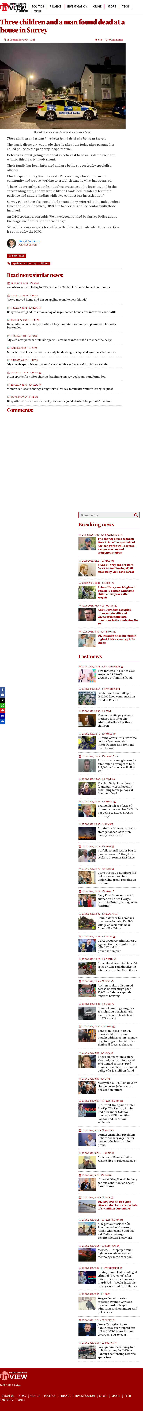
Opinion (22, 11)
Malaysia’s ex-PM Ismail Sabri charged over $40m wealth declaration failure (117, 1086)
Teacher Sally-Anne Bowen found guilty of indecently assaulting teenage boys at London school (115, 788)
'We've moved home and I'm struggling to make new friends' (47, 299)
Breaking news (96, 524)
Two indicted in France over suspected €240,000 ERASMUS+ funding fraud (116, 674)
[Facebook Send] (2, 695)
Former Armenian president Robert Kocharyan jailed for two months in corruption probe (116, 1140)
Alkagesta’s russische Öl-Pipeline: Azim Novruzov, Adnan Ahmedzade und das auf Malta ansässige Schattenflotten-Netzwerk (116, 1231)
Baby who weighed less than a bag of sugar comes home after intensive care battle (61, 312)
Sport (111, 6)
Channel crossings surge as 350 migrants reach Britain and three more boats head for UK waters (116, 1013)
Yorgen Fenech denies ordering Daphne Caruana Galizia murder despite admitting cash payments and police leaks (117, 1305)
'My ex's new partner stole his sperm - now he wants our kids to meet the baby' (59, 340)
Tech (125, 6)
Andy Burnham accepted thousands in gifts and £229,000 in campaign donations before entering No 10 (118, 616)
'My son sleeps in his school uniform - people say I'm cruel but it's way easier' (58, 364)
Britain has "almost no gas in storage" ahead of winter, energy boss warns (117, 831)
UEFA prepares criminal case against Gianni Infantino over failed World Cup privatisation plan (117, 946)
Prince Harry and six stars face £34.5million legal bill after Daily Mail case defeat (116, 568)
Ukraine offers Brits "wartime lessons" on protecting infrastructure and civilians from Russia (117, 743)
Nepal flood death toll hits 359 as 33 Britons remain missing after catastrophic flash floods (117, 966)
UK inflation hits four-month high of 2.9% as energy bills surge (117, 639)
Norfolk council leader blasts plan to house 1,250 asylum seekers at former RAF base (117, 854)
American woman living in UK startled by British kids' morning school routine (58, 287)
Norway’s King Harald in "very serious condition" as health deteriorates (117, 1182)
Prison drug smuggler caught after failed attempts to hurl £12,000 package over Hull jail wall (117, 765)
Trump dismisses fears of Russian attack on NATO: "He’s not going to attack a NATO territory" (118, 811)
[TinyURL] (2, 716)
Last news (90, 656)
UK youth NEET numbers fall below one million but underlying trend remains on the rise (117, 878)
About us (8, 1396)
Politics (38, 6)
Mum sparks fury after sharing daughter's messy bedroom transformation (56, 376)
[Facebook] (2, 689)
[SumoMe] (2, 721)
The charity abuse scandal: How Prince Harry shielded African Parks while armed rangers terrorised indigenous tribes (116, 545)
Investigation (77, 6)
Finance (55, 6)
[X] (2, 700)
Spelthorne (19, 263)
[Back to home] (13, 1382)
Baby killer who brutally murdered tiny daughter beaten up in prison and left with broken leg (61, 326)
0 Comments (115, 39)
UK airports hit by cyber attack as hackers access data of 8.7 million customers (117, 1205)
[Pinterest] (2, 710)
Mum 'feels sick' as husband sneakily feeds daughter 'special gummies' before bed (62, 352)
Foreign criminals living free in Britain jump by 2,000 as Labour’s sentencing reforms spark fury (117, 1352)
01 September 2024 (18, 39)
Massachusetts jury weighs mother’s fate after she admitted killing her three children (116, 720)
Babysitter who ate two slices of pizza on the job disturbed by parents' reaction (59, 401)
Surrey (32, 263)
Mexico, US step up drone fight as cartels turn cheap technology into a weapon (115, 1253)
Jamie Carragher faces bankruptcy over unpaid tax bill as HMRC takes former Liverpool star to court (116, 1329)
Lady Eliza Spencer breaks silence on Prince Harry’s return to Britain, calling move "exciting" (118, 900)
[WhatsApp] (2, 705)
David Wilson (28, 241)
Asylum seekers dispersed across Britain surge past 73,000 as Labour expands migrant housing (115, 991)
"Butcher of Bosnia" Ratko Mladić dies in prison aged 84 (117, 1159)
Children (44, 263)
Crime (97, 6)
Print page (18, 256)
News (36, 283)
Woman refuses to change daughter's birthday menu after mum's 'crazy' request (60, 389)
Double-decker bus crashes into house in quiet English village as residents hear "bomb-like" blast (116, 923)
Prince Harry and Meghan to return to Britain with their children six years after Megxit (117, 592)
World (21, 6)
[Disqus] (64, 462)
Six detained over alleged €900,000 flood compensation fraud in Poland (116, 696)
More (38, 11)
